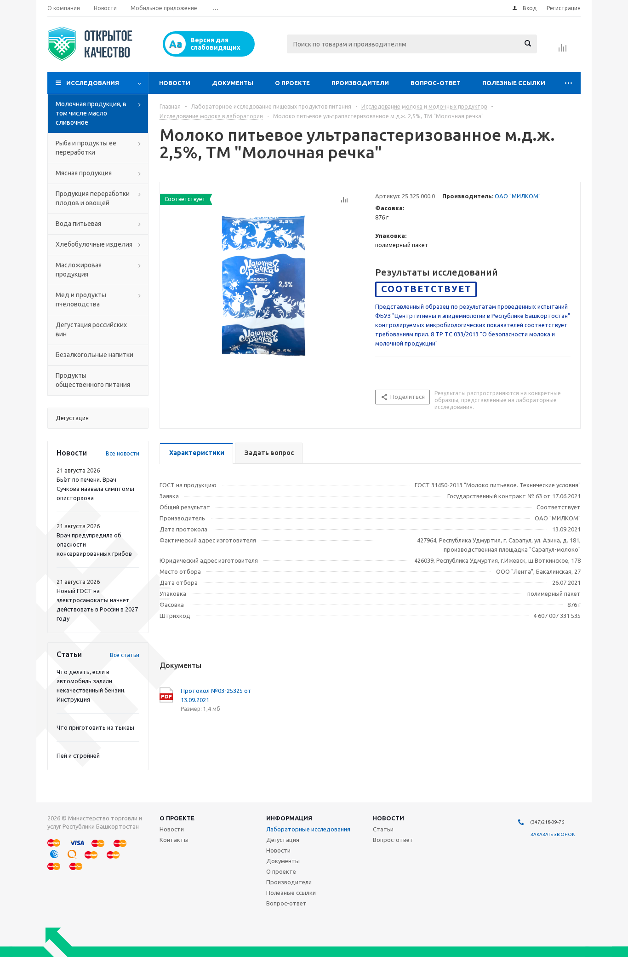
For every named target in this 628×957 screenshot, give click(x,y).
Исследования (92, 83)
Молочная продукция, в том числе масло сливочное (91, 113)
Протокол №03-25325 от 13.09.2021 (216, 695)
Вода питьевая (78, 223)
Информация (289, 818)
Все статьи (124, 655)
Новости (174, 83)
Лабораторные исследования (308, 829)
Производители (360, 83)
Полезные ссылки (513, 83)
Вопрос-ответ (436, 83)
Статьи (383, 829)
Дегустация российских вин (91, 329)
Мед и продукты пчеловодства (81, 299)
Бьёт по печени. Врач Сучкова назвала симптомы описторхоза (95, 488)
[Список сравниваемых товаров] (562, 50)
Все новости (122, 453)
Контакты (174, 839)
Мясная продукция (84, 173)
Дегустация (282, 839)
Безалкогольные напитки (94, 354)
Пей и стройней (78, 755)
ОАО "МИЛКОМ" (518, 196)
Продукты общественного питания (93, 380)
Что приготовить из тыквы (95, 727)
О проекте (292, 83)
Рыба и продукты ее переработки (86, 147)
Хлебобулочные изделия (94, 244)
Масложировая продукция (79, 269)
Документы (232, 83)
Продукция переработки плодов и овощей (93, 198)
